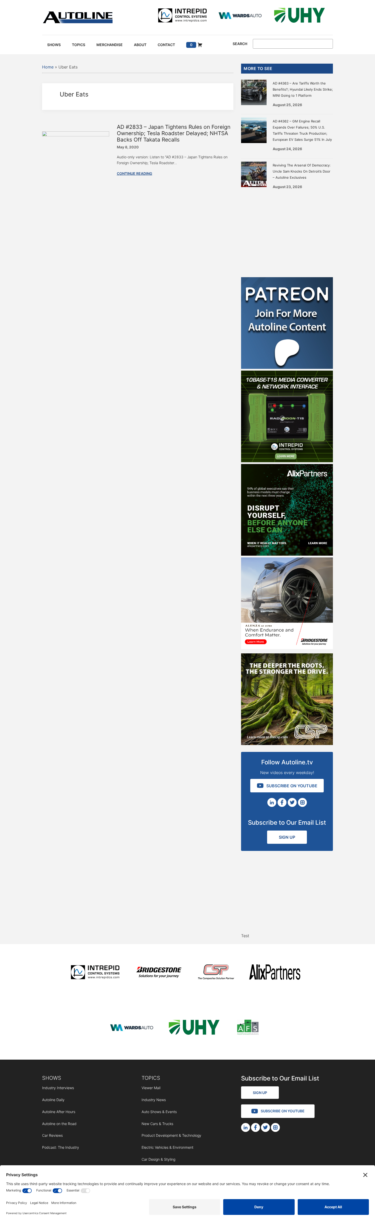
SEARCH (240, 44)
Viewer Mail (151, 1088)
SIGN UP (287, 837)
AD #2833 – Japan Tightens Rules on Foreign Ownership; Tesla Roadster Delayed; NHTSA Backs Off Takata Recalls (173, 133)
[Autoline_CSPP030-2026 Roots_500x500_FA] (287, 743)
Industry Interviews (58, 1088)
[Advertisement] (287, 231)
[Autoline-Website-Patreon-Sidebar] (287, 367)
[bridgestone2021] (159, 972)
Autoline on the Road (59, 1123)
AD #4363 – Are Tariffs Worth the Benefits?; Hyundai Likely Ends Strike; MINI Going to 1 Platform (303, 89)
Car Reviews (52, 1135)
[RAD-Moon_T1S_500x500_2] (287, 460)
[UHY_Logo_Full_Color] (299, 16)
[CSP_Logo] (216, 972)
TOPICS (151, 1078)
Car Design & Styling (158, 1159)
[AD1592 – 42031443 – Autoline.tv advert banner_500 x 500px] (287, 554)
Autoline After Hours (58, 1112)
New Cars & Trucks (157, 1123)
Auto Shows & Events (159, 1112)
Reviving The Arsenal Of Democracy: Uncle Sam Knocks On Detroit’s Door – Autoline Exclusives (302, 171)
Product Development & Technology (171, 1135)
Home (48, 66)
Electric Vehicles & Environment (167, 1147)
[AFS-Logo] (247, 1028)
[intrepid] (182, 16)
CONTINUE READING (134, 173)
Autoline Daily (53, 1100)
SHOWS (51, 1078)
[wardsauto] (240, 16)
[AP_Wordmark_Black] (275, 972)
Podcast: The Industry (60, 1147)
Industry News (154, 1100)
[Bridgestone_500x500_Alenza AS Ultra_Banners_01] (287, 647)
